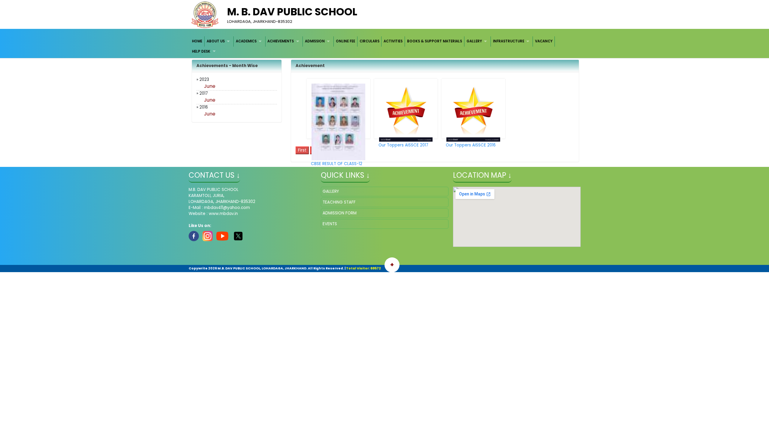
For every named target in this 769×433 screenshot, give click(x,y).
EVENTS (330, 224)
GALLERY (474, 41)
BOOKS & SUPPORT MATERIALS (434, 41)
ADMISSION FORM (340, 213)
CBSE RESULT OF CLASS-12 (336, 164)
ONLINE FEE (345, 41)
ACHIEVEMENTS (280, 41)
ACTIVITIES (393, 41)
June (209, 86)
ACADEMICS (246, 41)
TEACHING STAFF (339, 202)
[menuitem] (197, 41)
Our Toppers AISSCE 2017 (403, 145)
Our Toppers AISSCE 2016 (471, 145)
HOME (197, 41)
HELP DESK (201, 51)
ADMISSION (315, 41)
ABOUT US (216, 41)
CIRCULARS (369, 41)
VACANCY (543, 41)
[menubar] (384, 46)
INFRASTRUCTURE (508, 41)
